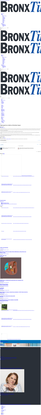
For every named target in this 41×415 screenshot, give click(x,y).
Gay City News (2, 115)
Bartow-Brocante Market (4, 284)
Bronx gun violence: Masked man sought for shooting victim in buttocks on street (20, 223)
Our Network (2, 112)
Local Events (4, 24)
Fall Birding (2, 288)
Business (3, 58)
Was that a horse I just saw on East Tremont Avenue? (27, 175)
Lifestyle (3, 20)
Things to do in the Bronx (4, 247)
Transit (2, 108)
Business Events (4, 25)
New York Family (2, 356)
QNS (1, 116)
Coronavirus (4, 17)
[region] (20, 146)
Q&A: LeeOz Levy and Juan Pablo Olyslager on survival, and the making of (15, 404)
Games (3, 67)
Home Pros (3, 413)
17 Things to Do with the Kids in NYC (8, 357)
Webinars (2, 121)
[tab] (2, 144)
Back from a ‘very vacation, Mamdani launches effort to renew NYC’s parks (21, 192)
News (0, 123)
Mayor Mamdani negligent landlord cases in (11, 368)
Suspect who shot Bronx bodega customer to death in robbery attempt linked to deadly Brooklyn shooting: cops (23, 207)
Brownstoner (2, 114)
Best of (2, 23)
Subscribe (2, 119)
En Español (4, 60)
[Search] (0, 27)
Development (4, 59)
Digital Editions (2, 120)
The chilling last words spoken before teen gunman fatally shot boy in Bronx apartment (22, 239)
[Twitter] (3, 122)
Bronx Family (2, 113)
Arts (1, 100)
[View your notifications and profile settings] (0, 28)
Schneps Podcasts (2, 392)
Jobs (2, 14)
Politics (3, 21)
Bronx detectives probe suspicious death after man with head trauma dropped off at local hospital (22, 216)
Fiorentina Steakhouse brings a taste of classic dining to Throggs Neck (14, 339)
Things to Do (3, 65)
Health (3, 19)
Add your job (2, 201)
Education (4, 18)
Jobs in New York (3, 200)
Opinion (3, 22)
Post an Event (4, 66)
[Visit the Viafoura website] (39, 151)
